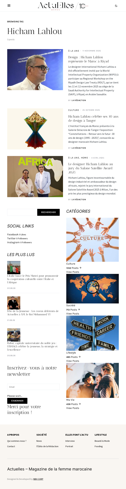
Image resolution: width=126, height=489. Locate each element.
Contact (11, 446)
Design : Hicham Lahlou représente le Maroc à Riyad (88, 59)
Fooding (99, 446)
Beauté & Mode (102, 440)
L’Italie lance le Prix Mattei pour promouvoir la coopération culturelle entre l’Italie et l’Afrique (32, 279)
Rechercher (48, 212)
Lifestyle (101, 434)
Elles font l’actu (76, 434)
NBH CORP (38, 479)
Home (84, 157)
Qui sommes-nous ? (16, 440)
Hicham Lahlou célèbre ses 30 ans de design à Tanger (93, 118)
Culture (73, 110)
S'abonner (17, 400)
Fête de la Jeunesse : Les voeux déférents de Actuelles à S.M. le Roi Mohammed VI (33, 313)
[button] (9, 6)
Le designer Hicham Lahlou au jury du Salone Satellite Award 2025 (90, 168)
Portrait (69, 446)
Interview (70, 440)
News (39, 440)
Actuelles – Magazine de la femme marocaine (49, 469)
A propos (13, 434)
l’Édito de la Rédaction (47, 446)
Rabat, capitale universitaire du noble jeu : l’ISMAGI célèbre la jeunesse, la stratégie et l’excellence (32, 346)
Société (41, 434)
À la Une (73, 50)
